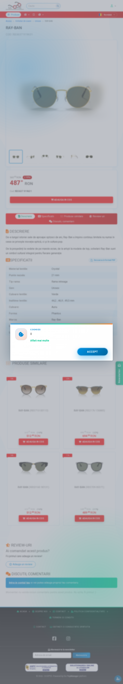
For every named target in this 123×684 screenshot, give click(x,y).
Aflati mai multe (39, 340)
